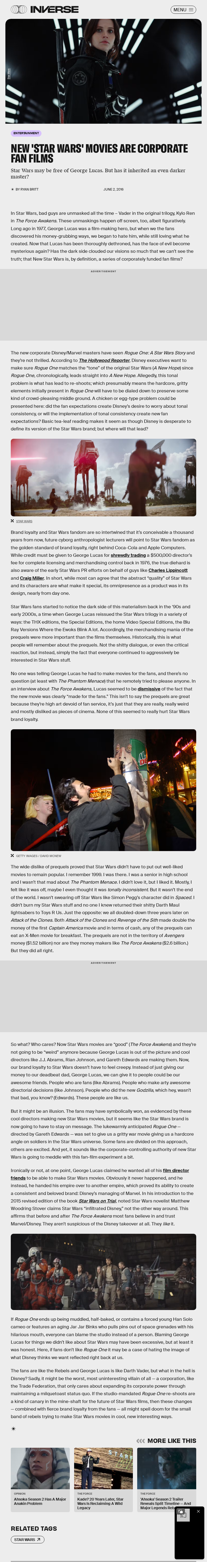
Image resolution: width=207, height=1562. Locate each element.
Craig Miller (32, 578)
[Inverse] (55, 9)
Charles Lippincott (168, 570)
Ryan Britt (29, 189)
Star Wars (8, 74)
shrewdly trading (128, 555)
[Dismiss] (198, 1511)
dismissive (149, 689)
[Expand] (180, 1511)
